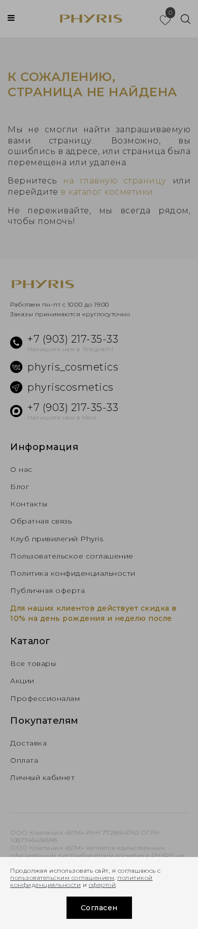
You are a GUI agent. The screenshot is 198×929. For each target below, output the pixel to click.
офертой (102, 884)
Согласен (99, 907)
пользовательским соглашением (62, 877)
